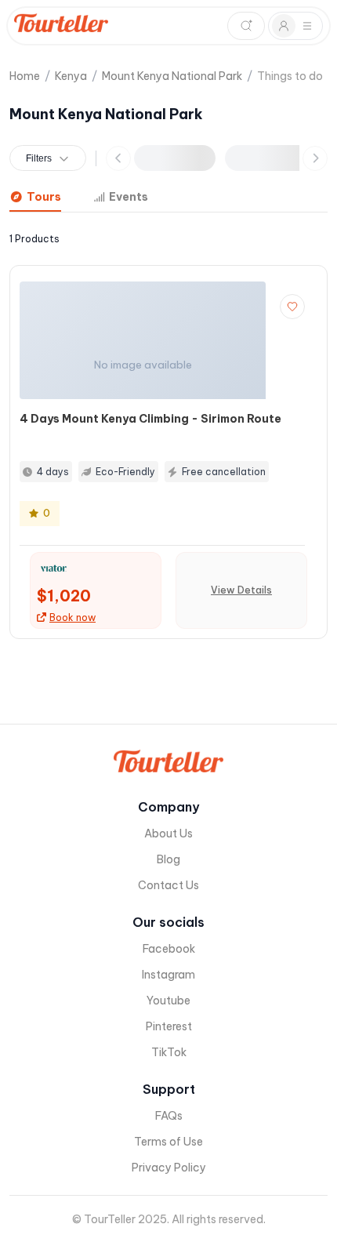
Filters (39, 158)
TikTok (169, 1052)
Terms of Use (168, 1142)
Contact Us (168, 885)
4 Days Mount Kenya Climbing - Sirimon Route (150, 419)
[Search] (246, 26)
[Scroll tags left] (118, 158)
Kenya (71, 76)
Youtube (168, 1000)
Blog (168, 859)
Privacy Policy (169, 1167)
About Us (168, 833)
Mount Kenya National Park (172, 76)
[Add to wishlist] (292, 306)
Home (24, 76)
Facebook (169, 949)
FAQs (169, 1116)
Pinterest (169, 1026)
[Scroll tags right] (315, 158)
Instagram (168, 975)
